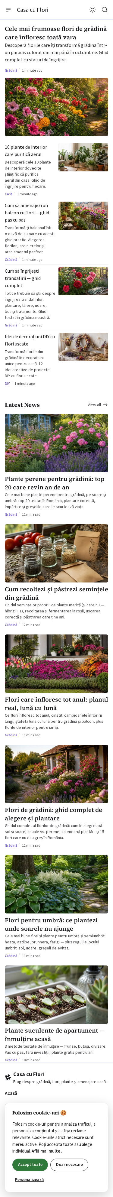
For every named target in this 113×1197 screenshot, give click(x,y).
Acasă (11, 1093)
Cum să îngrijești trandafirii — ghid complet (23, 278)
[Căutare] (105, 10)
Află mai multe (46, 1151)
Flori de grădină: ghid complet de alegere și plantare (53, 814)
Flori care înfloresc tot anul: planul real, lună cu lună (56, 703)
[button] (8, 10)
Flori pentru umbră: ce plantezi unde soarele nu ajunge (51, 924)
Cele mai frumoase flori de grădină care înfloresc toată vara (56, 32)
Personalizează (29, 1179)
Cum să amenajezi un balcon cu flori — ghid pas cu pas (27, 212)
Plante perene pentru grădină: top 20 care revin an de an (55, 483)
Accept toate (30, 1164)
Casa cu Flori (32, 9)
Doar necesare (69, 1164)
